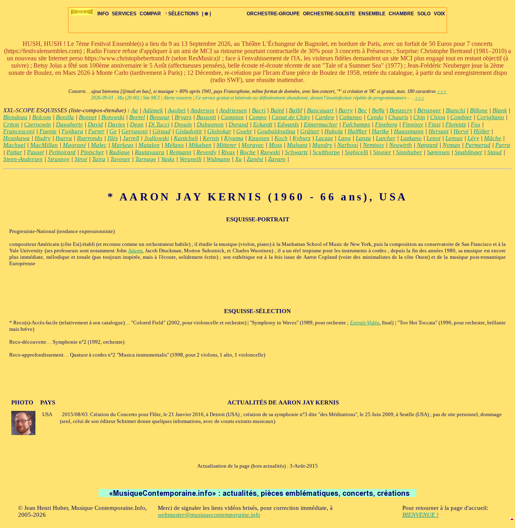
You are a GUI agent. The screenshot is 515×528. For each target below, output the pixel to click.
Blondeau (15, 117)
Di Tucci (158, 124)
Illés (112, 138)
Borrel (137, 117)
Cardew (324, 117)
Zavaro (277, 159)
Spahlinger (468, 152)
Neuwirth (400, 145)
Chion (437, 117)
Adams (135, 251)
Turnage (145, 159)
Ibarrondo (90, 138)
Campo (258, 117)
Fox (475, 124)
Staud (494, 152)
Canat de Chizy (291, 117)
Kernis (211, 138)
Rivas (228, 152)
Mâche (492, 138)
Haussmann (409, 131)
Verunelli (190, 159)
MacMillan (44, 145)
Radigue (119, 152)
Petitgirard (62, 152)
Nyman (451, 145)
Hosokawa (16, 138)
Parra (502, 145)
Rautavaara (150, 152)
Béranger (429, 110)
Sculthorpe (326, 152)
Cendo (375, 117)
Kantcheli (186, 138)
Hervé (461, 131)
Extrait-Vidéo (364, 323)
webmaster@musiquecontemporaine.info (209, 515)
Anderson (202, 110)
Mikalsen (200, 145)
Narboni (347, 145)
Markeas (122, 145)
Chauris (398, 117)
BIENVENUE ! (420, 515)
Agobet (176, 110)
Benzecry (400, 110)
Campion (232, 117)
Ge (113, 131)
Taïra (98, 159)
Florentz (455, 124)
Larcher (386, 138)
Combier (461, 117)
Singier (382, 152)
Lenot (433, 138)
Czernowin (37, 124)
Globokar (219, 131)
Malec (99, 145)
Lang (344, 138)
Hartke (380, 131)
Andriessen (233, 110)
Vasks (168, 159)
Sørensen (438, 152)
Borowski (112, 117)
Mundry (322, 145)
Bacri (259, 110)
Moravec (252, 145)
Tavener (120, 159)
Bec (362, 110)
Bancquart (320, 110)
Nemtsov (373, 145)
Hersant (438, 131)
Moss (275, 145)
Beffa (378, 110)
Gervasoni (135, 131)
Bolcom (41, 117)
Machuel (14, 145)
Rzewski (270, 152)
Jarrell (131, 138)
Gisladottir (188, 131)
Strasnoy (58, 159)
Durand (238, 124)
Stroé (80, 159)
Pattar (14, 152)
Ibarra (64, 138)
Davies (116, 124)
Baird (277, 110)
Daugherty (69, 124)
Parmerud (477, 145)
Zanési (255, 159)
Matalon (149, 145)
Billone (479, 110)
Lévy (473, 138)
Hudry (43, 138)
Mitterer (226, 145)
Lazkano (411, 138)
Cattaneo (350, 117)
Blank (499, 110)
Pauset (35, 152)
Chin (419, 117)
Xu (238, 159)
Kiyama (233, 138)
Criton (11, 124)
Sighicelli (356, 152)
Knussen (259, 138)
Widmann (218, 159)
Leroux (454, 138)
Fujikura (72, 131)
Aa (134, 110)
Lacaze (324, 138)
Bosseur (160, 117)
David (95, 124)
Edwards (288, 124)
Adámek (153, 110)
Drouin (183, 124)
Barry (345, 110)
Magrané (74, 145)
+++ (442, 91)
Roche (247, 152)
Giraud (161, 131)
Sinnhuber (409, 152)
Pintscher (92, 152)
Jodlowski (156, 138)
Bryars (183, 117)
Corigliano (490, 117)
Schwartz (296, 152)
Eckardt (262, 124)
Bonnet (88, 117)
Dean (137, 124)
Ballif (295, 110)
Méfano (174, 145)
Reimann (180, 152)
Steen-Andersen (23, 159)
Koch (281, 138)
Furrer (96, 131)
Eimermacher (321, 124)
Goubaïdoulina (276, 131)
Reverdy (206, 152)
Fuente (48, 131)
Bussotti (206, 117)
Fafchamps (356, 124)
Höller (482, 131)
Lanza (363, 138)
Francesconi (19, 131)
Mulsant (297, 145)
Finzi (434, 124)
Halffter (357, 131)
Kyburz (302, 138)
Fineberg (386, 124)
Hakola (333, 131)
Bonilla (65, 117)
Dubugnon (210, 124)
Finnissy (412, 124)
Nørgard (427, 145)
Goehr (244, 131)
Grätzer (309, 131)
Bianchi (455, 110)
